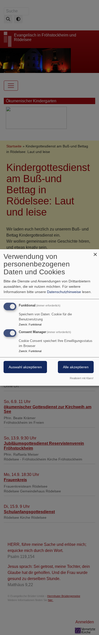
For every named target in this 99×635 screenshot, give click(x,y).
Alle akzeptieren (76, 367)
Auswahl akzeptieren (25, 367)
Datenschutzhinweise (64, 292)
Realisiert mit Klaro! (81, 378)
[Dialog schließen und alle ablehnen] (95, 252)
